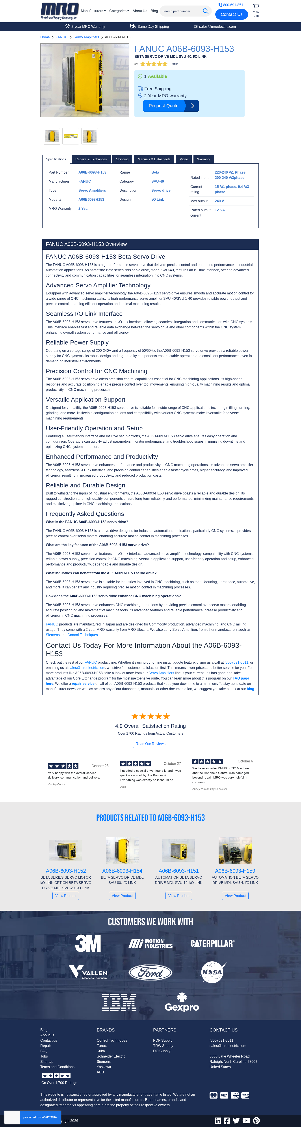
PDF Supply (162, 1040)
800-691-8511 (234, 5)
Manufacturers (92, 11)
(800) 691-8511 (236, 662)
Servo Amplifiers (86, 37)
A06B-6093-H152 (66, 871)
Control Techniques (82, 635)
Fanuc (102, 1046)
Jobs (44, 1056)
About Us (140, 11)
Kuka (101, 1051)
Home (45, 37)
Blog (154, 11)
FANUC (62, 37)
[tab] (56, 159)
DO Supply (161, 1051)
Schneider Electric (111, 1056)
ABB (100, 1072)
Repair (45, 1046)
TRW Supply (163, 1046)
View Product (65, 896)
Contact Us (232, 14)
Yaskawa (104, 1067)
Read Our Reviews (150, 744)
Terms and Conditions (57, 1067)
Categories (117, 11)
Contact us (48, 1040)
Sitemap (46, 1061)
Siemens (53, 635)
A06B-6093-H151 (179, 871)
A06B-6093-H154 (122, 871)
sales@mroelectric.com (87, 668)
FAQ (43, 1051)
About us (47, 1035)
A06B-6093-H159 (235, 871)
